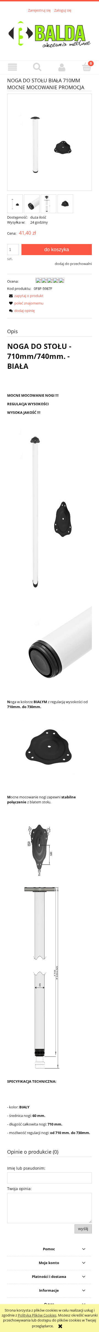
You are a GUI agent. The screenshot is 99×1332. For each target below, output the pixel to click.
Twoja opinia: (19, 1188)
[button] (12, 67)
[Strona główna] (49, 33)
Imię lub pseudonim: (26, 1168)
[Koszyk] (86, 67)
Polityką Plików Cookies (37, 1315)
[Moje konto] (62, 67)
